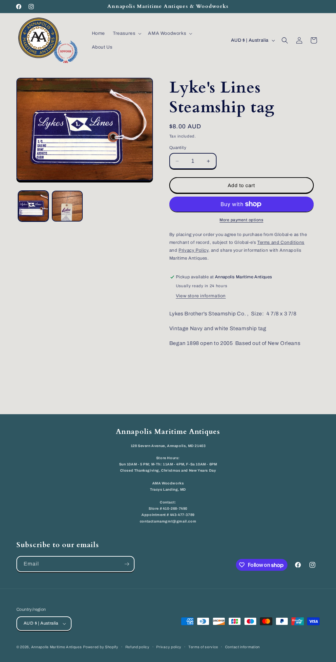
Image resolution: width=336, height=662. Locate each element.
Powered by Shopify (100, 647)
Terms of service (203, 647)
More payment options (241, 220)
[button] (126, 33)
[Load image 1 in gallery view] (33, 206)
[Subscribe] (126, 564)
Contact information (242, 647)
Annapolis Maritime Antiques (56, 647)
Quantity (177, 147)
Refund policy (137, 647)
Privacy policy (168, 647)
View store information (201, 295)
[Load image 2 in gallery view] (67, 206)
